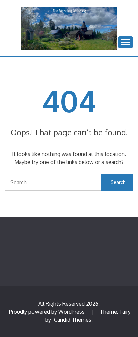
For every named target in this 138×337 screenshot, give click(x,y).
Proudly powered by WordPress (47, 311)
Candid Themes (72, 319)
